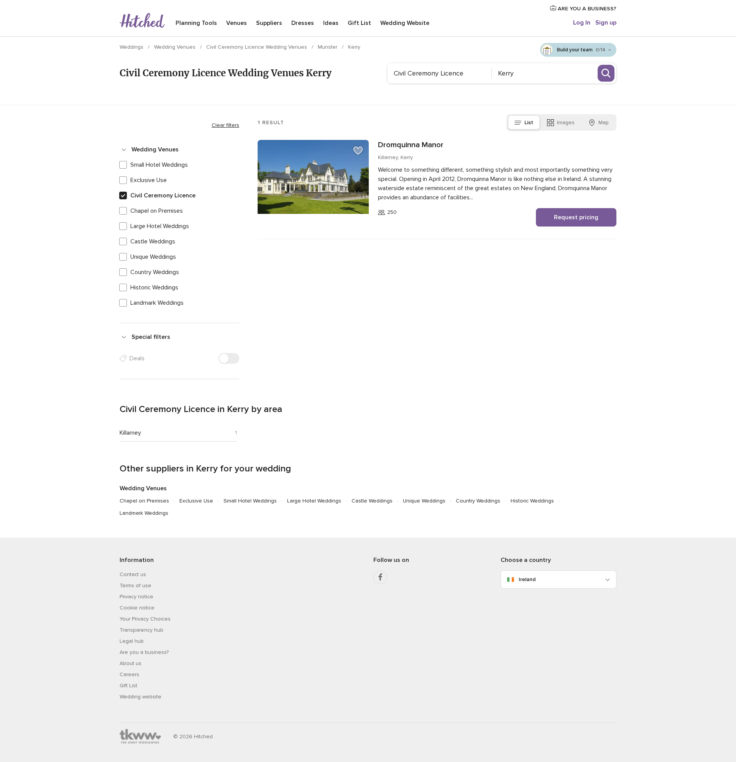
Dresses (302, 23)
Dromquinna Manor (411, 144)
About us (130, 663)
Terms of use (135, 585)
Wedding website (140, 696)
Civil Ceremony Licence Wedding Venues (257, 47)
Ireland (527, 579)
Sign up (605, 22)
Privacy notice (136, 596)
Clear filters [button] (225, 125)
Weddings (132, 47)
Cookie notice (137, 607)
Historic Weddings (154, 287)
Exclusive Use (148, 180)
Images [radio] (566, 122)
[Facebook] (380, 577)
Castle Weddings (152, 241)
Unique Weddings (153, 257)
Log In (581, 22)
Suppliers (269, 23)
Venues (236, 23)
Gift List (359, 23)
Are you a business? (144, 652)
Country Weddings (154, 272)
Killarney (130, 433)
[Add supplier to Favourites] (358, 150)
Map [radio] (603, 122)
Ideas (330, 23)
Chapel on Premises (156, 211)
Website (404, 23)
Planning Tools (196, 23)
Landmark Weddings (157, 303)
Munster (328, 47)
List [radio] (528, 122)
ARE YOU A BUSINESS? (586, 8)
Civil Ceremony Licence (163, 195)
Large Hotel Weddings (159, 226)
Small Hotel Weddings (159, 165)
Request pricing (576, 217)
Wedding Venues (175, 47)
